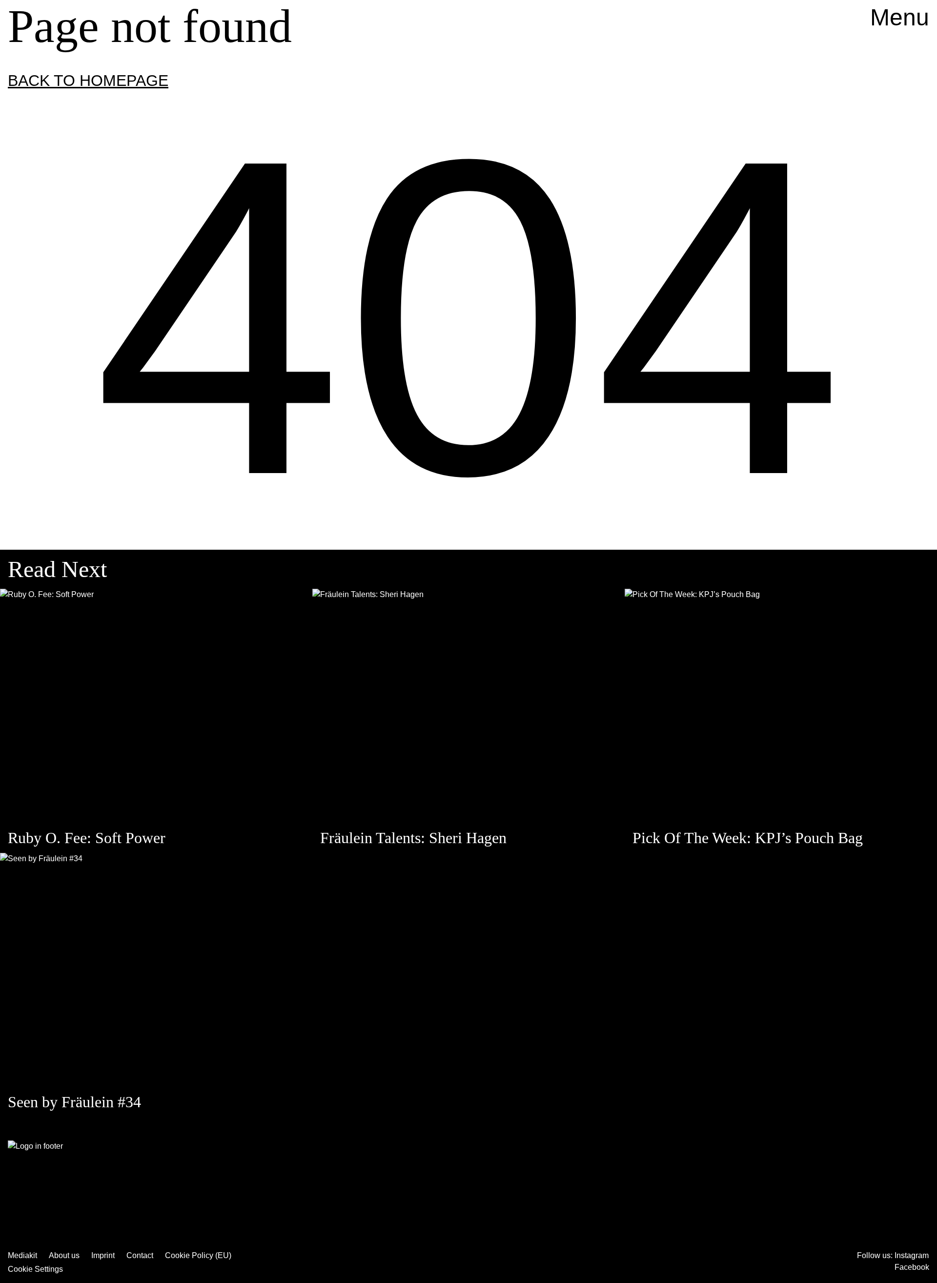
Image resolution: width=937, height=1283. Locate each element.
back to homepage (88, 80)
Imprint (103, 1255)
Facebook (912, 1267)
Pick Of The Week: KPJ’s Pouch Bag (747, 838)
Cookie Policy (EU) (198, 1255)
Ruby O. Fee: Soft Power (86, 838)
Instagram (912, 1255)
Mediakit (22, 1255)
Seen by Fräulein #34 (74, 1102)
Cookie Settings (35, 1269)
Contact (139, 1255)
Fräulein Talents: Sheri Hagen (413, 838)
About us (64, 1255)
